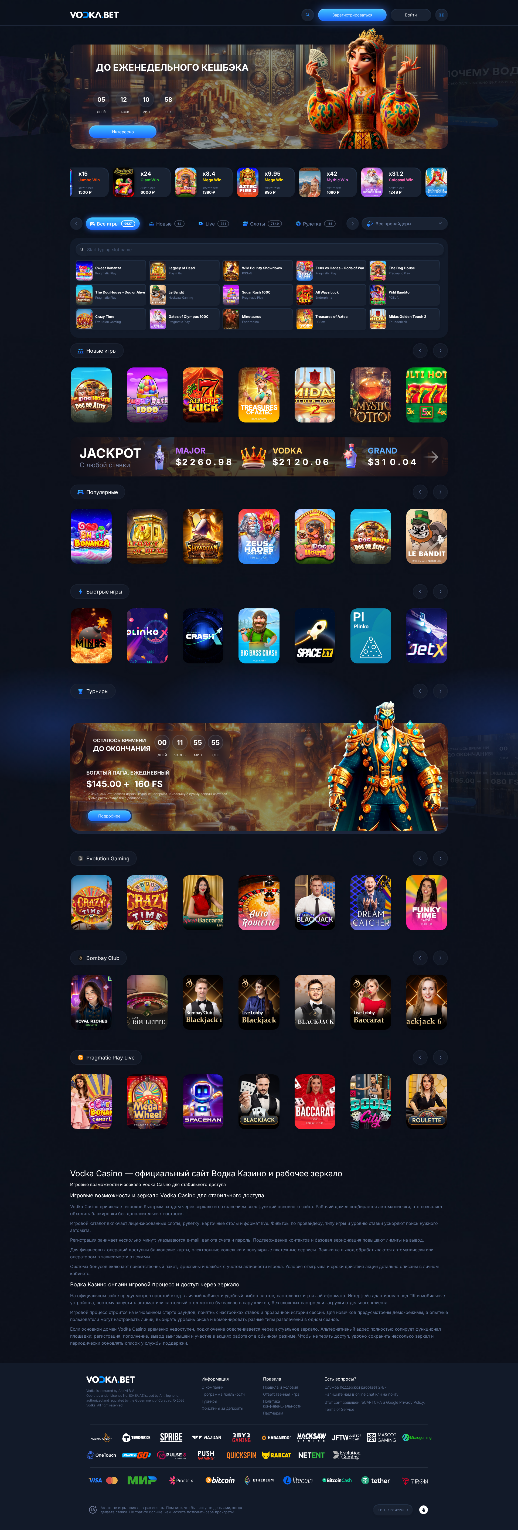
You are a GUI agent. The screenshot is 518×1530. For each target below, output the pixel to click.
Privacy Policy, (412, 1402)
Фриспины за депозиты (222, 1408)
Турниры (209, 1401)
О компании (212, 1387)
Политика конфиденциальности (282, 1403)
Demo (91, 427)
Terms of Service (339, 1409)
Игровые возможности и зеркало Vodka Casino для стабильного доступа (148, 1184)
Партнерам (273, 1413)
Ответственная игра (281, 1394)
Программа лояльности (223, 1394)
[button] (76, 223)
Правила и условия (280, 1387)
